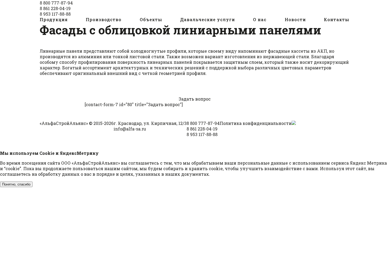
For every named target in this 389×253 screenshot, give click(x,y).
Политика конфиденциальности (256, 123)
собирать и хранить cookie (193, 168)
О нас (259, 19)
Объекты (151, 19)
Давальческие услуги (207, 19)
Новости (295, 19)
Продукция (54, 19)
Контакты (336, 19)
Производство (103, 19)
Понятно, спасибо (16, 184)
